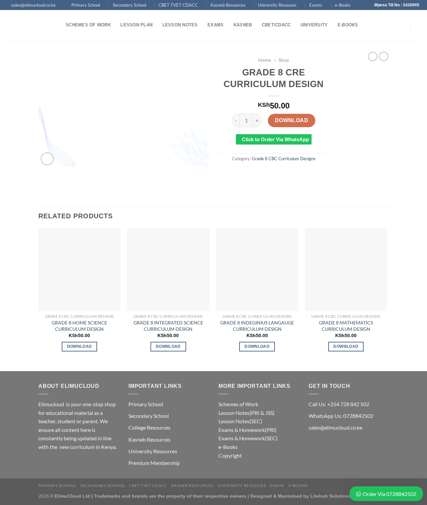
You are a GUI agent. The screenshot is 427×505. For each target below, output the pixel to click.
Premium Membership (154, 463)
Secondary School (129, 5)
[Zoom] (47, 159)
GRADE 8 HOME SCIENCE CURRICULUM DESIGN (79, 326)
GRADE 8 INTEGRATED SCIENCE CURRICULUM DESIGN (168, 326)
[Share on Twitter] (261, 173)
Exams (315, 5)
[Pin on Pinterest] (285, 173)
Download (292, 120)
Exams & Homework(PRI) (248, 430)
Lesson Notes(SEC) (240, 421)
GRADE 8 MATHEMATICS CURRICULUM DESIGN (346, 326)
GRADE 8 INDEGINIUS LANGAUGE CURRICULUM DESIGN (257, 326)
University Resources (152, 451)
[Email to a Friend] (273, 173)
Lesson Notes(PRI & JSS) (247, 413)
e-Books (343, 5)
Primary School (85, 5)
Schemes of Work (88, 24)
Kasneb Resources (228, 5)
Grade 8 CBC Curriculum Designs (284, 158)
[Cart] (418, 25)
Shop (284, 60)
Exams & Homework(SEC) (248, 438)
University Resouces (277, 5)
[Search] (370, 25)
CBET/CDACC (276, 24)
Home (264, 60)
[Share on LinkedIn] (298, 173)
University (314, 24)
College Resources (149, 427)
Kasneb (243, 24)
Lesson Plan (136, 24)
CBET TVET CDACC (178, 5)
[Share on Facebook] (249, 173)
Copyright (230, 455)
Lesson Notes (180, 24)
